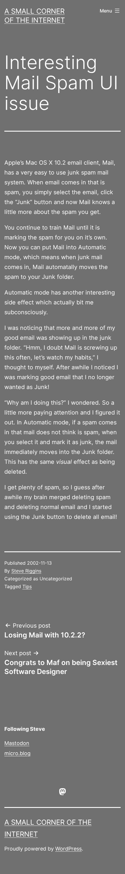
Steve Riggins (26, 571)
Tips (27, 586)
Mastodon (16, 743)
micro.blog (17, 753)
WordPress (68, 849)
